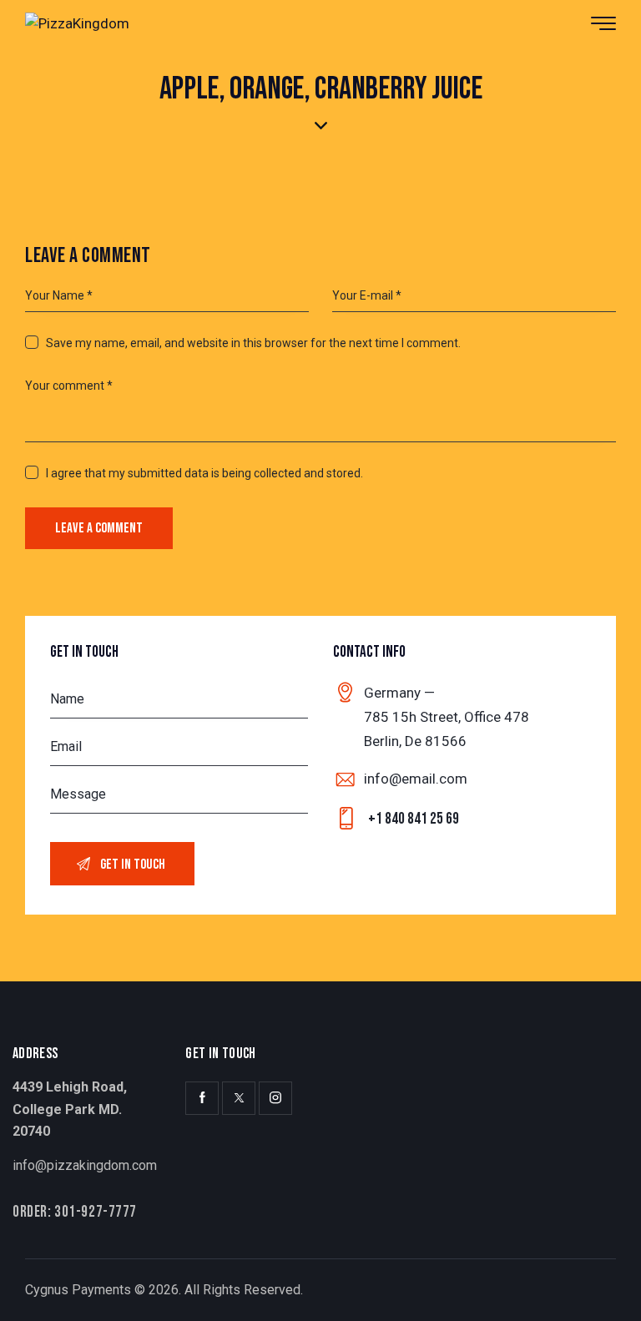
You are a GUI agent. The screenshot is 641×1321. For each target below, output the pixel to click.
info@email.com (415, 778)
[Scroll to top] (605, 1285)
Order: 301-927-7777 (75, 1212)
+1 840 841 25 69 (413, 819)
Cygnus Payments (78, 1290)
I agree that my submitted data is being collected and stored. (204, 473)
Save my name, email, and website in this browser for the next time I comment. (253, 343)
